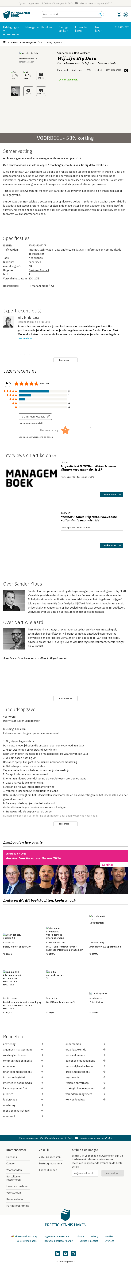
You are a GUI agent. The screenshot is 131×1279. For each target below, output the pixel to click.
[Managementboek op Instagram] (73, 1253)
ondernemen (73, 1044)
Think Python (96, 1002)
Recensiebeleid (15, 1199)
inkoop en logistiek (14, 1077)
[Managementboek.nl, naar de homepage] (17, 18)
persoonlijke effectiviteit (80, 1066)
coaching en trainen (15, 1055)
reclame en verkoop (77, 1082)
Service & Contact (89, 1241)
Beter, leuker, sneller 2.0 (17, 946)
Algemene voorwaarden (56, 1236)
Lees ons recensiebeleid (31, 423)
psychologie (72, 1077)
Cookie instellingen (27, 1241)
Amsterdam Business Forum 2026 (33, 858)
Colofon (80, 1236)
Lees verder (24, 338)
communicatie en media (17, 1060)
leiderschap (10, 1099)
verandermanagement (79, 1094)
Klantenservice (16, 1150)
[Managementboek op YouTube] (65, 1253)
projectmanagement (78, 1071)
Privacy (94, 1236)
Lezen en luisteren (17, 1186)
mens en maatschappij (16, 1110)
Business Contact (39, 270)
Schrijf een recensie (33, 416)
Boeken (14, 42)
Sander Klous (65, 53)
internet (33, 249)
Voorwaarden (14, 1170)
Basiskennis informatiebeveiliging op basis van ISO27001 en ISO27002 (22, 1005)
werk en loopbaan (76, 1099)
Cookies (109, 1236)
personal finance (75, 1055)
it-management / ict (15, 1088)
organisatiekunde (76, 1049)
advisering (9, 1044)
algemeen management (17, 1049)
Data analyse (62, 249)
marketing (9, 1105)
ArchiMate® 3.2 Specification (105, 946)
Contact (10, 1163)
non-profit (9, 1116)
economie (9, 1066)
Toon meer (64, 360)
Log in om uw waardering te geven (36, 437)
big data (76, 249)
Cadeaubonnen (48, 1170)
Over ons (11, 1157)
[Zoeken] (100, 14)
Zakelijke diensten (50, 1157)
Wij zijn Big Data (54, 42)
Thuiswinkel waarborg (26, 1236)
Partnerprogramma (17, 1205)
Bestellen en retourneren (13, 1178)
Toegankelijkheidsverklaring (58, 1241)
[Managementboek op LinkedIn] (57, 1253)
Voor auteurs (14, 1192)
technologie (47, 249)
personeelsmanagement (80, 1060)
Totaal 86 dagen (26, 62)
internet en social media (17, 1082)
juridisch (8, 1094)
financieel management (17, 1071)
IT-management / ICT (32, 42)
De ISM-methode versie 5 (60, 1002)
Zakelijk (44, 1150)
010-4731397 (122, 27)
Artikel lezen (110, 494)
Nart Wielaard (82, 53)
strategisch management (80, 1088)
